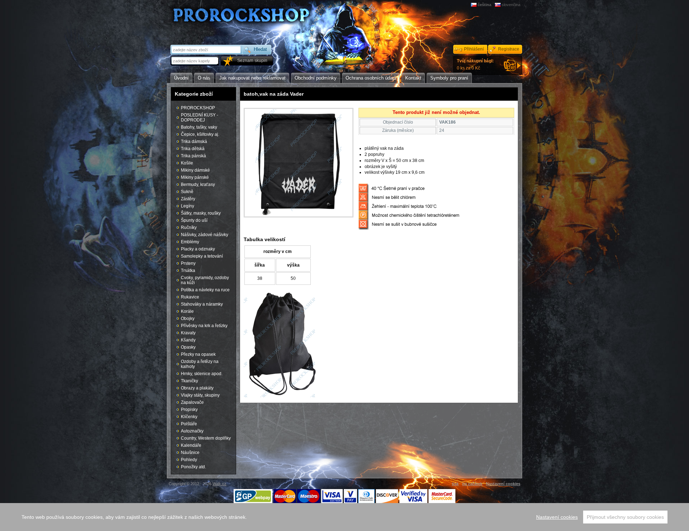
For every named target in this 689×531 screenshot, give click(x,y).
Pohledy (189, 459)
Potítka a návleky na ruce (205, 289)
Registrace (508, 49)
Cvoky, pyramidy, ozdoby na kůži (205, 280)
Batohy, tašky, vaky (199, 127)
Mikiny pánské (195, 177)
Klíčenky (189, 416)
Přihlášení (474, 49)
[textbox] (195, 61)
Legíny (187, 206)
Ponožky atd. (193, 466)
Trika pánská (193, 155)
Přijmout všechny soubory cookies (625, 517)
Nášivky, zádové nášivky (204, 234)
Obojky (187, 318)
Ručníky (189, 227)
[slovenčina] (498, 5)
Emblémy (190, 241)
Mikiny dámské (195, 170)
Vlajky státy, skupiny (200, 395)
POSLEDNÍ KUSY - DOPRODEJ (199, 118)
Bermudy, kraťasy (198, 184)
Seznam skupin (252, 60)
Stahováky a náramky (202, 304)
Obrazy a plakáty (197, 388)
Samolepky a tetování (202, 256)
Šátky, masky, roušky (201, 213)
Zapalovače (192, 402)
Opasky (188, 347)
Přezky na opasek (198, 354)
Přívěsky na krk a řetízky (204, 325)
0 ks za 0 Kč (475, 64)
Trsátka (188, 270)
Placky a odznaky (198, 249)
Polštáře (189, 423)
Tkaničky (189, 380)
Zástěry (188, 198)
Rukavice (190, 297)
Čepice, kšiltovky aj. (200, 134)
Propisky (189, 409)
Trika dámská (194, 141)
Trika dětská (193, 148)
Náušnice (190, 452)
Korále (187, 311)
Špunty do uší (194, 220)
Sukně (187, 191)
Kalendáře (191, 445)
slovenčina (511, 5)
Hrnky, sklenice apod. (201, 373)
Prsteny (188, 263)
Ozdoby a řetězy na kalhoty (200, 364)
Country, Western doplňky (206, 438)
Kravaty (188, 332)
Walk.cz (219, 484)
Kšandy (188, 340)
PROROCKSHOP (198, 107)
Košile (187, 163)
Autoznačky (192, 431)
